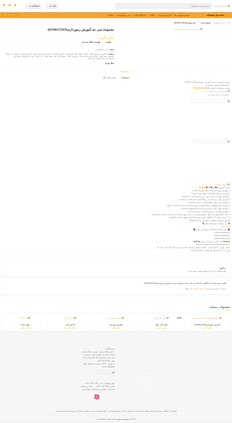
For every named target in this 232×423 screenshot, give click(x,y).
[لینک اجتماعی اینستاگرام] (102, 63)
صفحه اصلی (225, 227)
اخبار (150, 354)
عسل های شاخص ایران (143, 377)
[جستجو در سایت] (118, 6)
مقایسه (108, 42)
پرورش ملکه (72, 56)
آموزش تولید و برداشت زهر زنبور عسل (48, 54)
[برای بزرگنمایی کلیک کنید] (197, 25)
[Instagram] (104, 397)
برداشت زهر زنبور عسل (88, 56)
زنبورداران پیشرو (123, 419)
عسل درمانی (147, 359)
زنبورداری (62, 56)
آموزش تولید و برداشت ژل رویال (19, 54)
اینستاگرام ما (34, 6)
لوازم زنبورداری (146, 400)
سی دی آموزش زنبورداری (24, 56)
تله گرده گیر (70, 325)
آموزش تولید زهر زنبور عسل (77, 54)
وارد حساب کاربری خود (198, 289)
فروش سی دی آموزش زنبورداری (101, 58)
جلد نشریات (147, 391)
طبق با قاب (24, 325)
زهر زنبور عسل (50, 56)
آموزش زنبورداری (107, 56)
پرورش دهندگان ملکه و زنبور (141, 372)
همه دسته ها (147, 350)
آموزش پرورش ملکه (98, 54)
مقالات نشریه (147, 368)
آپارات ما (53, 6)
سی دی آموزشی (219, 23)
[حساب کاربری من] (21, 6)
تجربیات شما (147, 363)
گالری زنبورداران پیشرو (143, 382)
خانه (228, 23)
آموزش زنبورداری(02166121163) (207, 325)
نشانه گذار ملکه (161, 325)
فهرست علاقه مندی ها (91, 42)
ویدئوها (149, 404)
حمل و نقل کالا (109, 77)
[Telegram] (89, 397)
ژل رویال (39, 56)
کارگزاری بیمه (146, 395)
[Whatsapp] (111, 397)
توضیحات (125, 77)
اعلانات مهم (147, 386)
